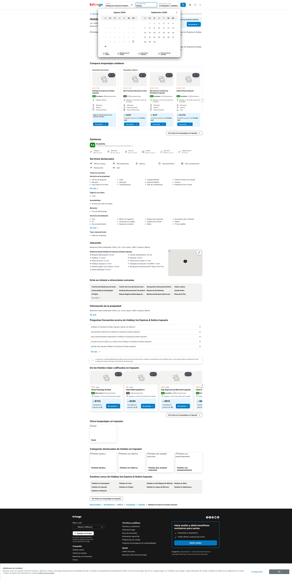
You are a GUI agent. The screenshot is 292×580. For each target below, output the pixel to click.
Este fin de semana (144, 53)
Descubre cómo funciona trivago (134, 555)
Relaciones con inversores (82, 556)
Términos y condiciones (131, 526)
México (120, 505)
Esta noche (107, 53)
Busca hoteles (95, 505)
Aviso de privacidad (129, 533)
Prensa (75, 560)
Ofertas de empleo (80, 553)
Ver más (93, 188)
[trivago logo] (96, 5)
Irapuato (141, 505)
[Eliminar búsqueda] (132, 5)
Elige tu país (77, 523)
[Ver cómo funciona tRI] (132, 146)
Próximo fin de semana (165, 53)
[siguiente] (176, 12)
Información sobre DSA (130, 536)
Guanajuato (130, 505)
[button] (188, 37)
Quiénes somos (78, 550)
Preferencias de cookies (131, 540)
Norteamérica (109, 505)
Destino (108, 3)
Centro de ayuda (128, 551)
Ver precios (192, 24)
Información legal (128, 530)
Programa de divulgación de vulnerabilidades (139, 543)
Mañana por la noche (124, 53)
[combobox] (120, 5)
